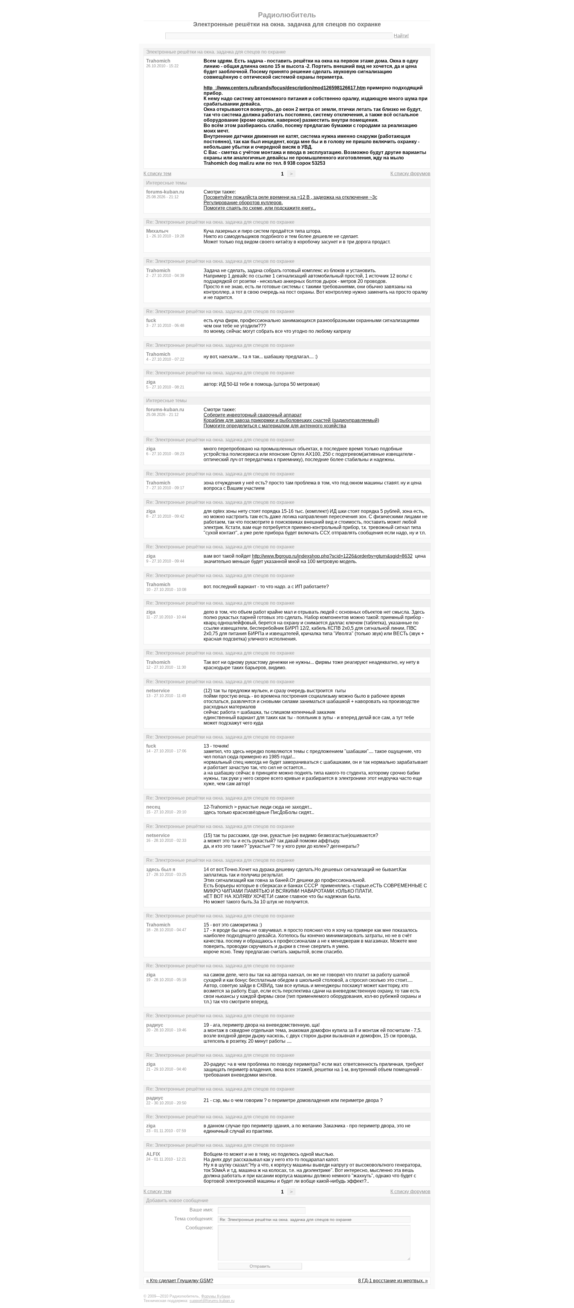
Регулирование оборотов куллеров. (243, 202)
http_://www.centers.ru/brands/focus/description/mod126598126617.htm (285, 87)
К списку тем (157, 173)
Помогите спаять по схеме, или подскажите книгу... (260, 208)
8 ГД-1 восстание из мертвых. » (393, 1280)
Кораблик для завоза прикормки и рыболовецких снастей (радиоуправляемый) (291, 420)
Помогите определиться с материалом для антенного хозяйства (275, 425)
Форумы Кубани (215, 1296)
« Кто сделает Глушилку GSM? (179, 1280)
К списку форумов (410, 173)
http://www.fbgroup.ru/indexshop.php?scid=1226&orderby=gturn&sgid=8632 (332, 556)
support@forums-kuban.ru (212, 1300)
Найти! (401, 35)
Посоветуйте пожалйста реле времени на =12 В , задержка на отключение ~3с (290, 197)
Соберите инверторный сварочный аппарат (253, 414)
